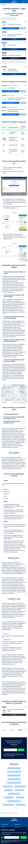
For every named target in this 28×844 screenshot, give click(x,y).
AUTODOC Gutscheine (20, 786)
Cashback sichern (14, 58)
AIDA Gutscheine (8, 790)
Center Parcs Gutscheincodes (14, 771)
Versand (6, 501)
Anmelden (21, 749)
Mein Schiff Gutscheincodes (14, 782)
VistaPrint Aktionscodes (14, 793)
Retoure (5, 521)
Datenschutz (17, 824)
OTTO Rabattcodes (7, 786)
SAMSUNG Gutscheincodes (14, 801)
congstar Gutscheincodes (14, 779)
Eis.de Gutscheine (19, 790)
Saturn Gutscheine (20, 804)
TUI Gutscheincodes (8, 797)
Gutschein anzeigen (11, 28)
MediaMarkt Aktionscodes (14, 775)
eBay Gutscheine (20, 797)
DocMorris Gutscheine (8, 804)
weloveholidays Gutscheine (14, 768)
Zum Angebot (14, 39)
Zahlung (6, 480)
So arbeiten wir (4, 824)
